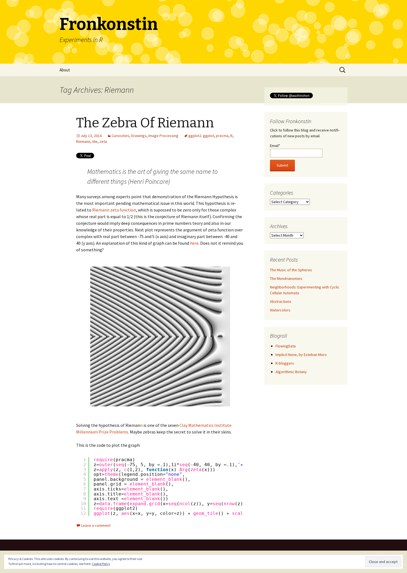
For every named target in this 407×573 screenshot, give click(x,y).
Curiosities (120, 135)
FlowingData (285, 346)
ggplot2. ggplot (201, 135)
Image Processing (163, 135)
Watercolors (280, 310)
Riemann (83, 141)
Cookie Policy (101, 564)
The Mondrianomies (286, 278)
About (65, 70)
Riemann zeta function (114, 210)
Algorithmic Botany (291, 371)
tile (94, 141)
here (194, 243)
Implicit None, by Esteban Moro (301, 354)
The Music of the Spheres (291, 269)
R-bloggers (284, 363)
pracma (222, 135)
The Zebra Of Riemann (145, 123)
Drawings (138, 135)
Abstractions (280, 301)
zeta (103, 141)
